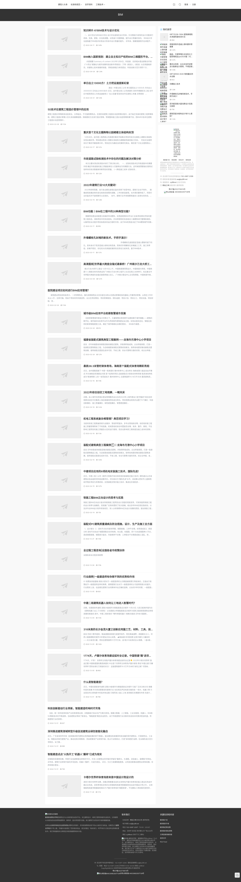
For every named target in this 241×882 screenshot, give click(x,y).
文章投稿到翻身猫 (166, 834)
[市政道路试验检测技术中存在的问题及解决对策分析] (64, 167)
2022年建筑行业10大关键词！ (100, 185)
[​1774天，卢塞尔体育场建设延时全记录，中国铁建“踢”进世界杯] (64, 664)
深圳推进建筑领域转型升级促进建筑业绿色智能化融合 (78, 731)
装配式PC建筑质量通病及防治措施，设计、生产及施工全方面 (117, 524)
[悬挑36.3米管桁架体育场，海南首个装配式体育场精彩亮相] (64, 375)
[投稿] (174, 4)
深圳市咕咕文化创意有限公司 (61, 825)
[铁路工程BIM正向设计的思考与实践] (64, 506)
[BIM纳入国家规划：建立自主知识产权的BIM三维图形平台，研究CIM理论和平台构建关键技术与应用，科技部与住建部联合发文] (64, 65)
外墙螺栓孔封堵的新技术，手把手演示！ (106, 237)
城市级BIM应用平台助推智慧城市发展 (104, 313)
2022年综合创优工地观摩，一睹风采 (104, 392)
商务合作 (181, 160)
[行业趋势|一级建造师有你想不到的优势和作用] (64, 585)
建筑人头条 (63, 4)
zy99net (173, 182)
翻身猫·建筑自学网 (51, 817)
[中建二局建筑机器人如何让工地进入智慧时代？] (64, 612)
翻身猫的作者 (164, 824)
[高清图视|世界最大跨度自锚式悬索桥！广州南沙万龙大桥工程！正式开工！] (64, 273)
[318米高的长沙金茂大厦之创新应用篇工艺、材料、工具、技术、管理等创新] (64, 638)
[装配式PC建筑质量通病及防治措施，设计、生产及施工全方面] (64, 533)
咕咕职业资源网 (49, 4)
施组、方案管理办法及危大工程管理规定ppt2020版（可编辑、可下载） (181, 56)
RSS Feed (163, 842)
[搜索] (180, 4)
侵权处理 (188, 160)
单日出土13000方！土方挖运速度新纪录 (106, 83)
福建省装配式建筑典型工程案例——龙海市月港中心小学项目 (117, 339)
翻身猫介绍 (166, 160)
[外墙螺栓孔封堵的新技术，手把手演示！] (64, 246)
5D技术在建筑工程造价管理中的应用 (68, 109)
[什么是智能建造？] (64, 691)
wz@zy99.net (134, 824)
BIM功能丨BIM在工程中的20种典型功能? (106, 211)
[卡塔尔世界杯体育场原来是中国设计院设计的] (64, 786)
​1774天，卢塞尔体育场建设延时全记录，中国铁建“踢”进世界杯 (117, 656)
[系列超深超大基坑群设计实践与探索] (164, 109)
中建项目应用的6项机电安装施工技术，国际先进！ (111, 471)
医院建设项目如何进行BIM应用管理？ (69, 290)
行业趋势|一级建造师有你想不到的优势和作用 (109, 576)
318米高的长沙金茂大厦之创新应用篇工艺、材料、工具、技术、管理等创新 (117, 629)
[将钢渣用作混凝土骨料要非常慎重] (164, 48)
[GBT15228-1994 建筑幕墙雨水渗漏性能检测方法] (164, 37)
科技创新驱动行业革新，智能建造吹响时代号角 (74, 708)
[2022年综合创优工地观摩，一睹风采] (64, 401)
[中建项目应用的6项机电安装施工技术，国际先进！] (64, 480)
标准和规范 (75, 4)
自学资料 (89, 4)
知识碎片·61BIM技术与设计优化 (101, 30)
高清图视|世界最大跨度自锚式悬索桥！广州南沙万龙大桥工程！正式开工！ (116, 264)
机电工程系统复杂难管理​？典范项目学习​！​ (107, 418)
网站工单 (166, 185)
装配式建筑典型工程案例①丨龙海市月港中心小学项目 (114, 445)
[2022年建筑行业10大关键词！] (64, 194)
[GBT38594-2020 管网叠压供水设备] (164, 77)
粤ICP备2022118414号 (177, 189)
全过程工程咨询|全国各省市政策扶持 (104, 550)
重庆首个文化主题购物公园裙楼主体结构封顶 (108, 132)
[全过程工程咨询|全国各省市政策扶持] (64, 559)
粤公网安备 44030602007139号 (178, 192)
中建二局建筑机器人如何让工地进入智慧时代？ (109, 603)
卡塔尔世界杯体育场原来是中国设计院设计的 (108, 777)
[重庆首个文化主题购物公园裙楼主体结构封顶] (64, 141)
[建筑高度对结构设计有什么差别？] (164, 117)
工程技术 (99, 4)
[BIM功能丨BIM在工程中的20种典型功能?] (64, 220)
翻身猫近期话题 (165, 827)
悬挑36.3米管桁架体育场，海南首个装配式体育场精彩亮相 (116, 366)
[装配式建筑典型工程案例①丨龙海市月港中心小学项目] (64, 454)
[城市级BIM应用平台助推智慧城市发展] (64, 322)
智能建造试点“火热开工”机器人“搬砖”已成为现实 (75, 754)
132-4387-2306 (187, 176)
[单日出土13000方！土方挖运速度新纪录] (64, 92)
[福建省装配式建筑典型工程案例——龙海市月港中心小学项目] (64, 348)
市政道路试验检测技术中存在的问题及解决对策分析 (112, 158)
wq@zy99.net (182, 179)
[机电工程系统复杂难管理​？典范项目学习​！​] (64, 427)
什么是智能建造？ (93, 682)
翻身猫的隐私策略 (166, 831)
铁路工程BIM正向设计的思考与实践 (103, 497)
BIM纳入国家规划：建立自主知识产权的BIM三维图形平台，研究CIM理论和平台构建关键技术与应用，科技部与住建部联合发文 (118, 57)
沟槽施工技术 (175, 84)
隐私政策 (174, 160)
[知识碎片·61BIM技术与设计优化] (64, 39)
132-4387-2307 (132, 827)
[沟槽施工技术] (164, 85)
